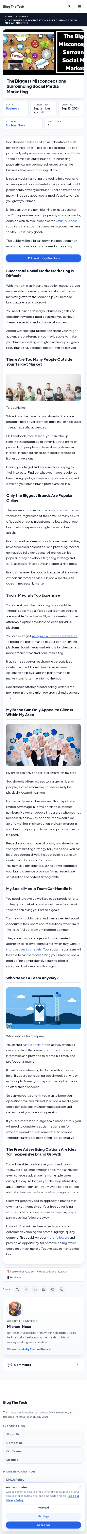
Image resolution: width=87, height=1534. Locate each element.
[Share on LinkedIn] (35, 1289)
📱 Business (14, 1277)
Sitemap (12, 1459)
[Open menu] (79, 6)
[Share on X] (17, 1289)
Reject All (43, 1507)
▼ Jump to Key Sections (43, 258)
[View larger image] (43, 52)
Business (22, 16)
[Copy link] (61, 1289)
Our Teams (13, 1451)
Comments (19, 1364)
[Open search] (69, 6)
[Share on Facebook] (26, 1289)
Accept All (43, 1525)
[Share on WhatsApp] (44, 1289)
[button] (43, 387)
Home (8, 16)
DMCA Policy (15, 1479)
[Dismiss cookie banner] (80, 1486)
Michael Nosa (15, 125)
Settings (43, 1516)
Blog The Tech (13, 6)
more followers (58, 1237)
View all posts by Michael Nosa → (29, 1349)
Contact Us (14, 1442)
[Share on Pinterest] (52, 1289)
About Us (12, 1434)
